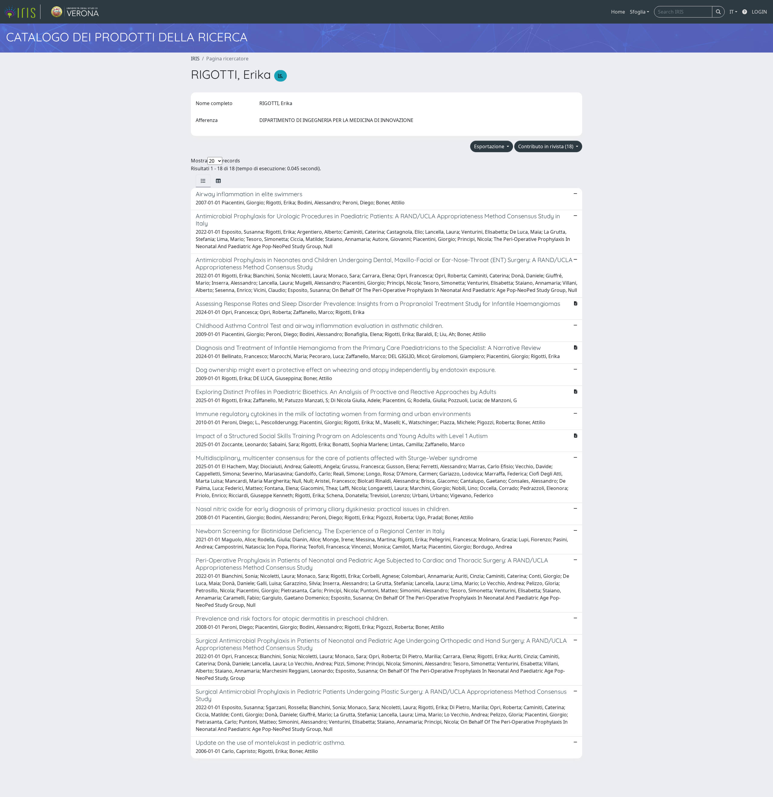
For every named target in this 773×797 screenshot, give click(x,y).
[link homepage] (22, 12)
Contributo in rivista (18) (546, 146)
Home (618, 11)
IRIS (195, 58)
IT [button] (732, 11)
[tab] (203, 180)
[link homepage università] (75, 12)
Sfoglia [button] (638, 11)
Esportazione (489, 146)
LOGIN (759, 11)
